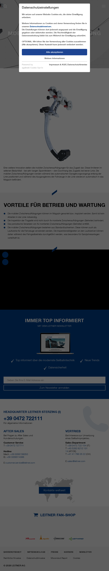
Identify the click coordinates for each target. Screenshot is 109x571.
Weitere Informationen (54, 58)
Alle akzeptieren (54, 52)
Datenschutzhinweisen (40, 26)
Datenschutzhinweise (77, 64)
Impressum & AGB (57, 64)
